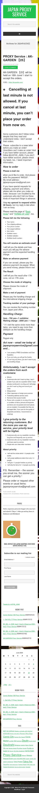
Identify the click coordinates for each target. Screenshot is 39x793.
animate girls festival (25, 731)
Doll (15, 741)
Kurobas (19, 748)
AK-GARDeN (15, 493)
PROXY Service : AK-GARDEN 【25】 (18, 58)
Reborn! (24, 755)
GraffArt (22, 745)
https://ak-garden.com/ (16, 82)
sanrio (15, 759)
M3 (8, 751)
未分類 (13, 491)
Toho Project (18, 761)
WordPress (17, 789)
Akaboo (17, 731)
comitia (11, 741)
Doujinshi (8, 745)
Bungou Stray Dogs (26, 733)
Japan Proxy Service (19, 12)
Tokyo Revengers (14, 764)
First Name (7, 568)
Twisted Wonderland (8, 767)
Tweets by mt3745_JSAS (11, 604)
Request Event (8, 758)
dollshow (19, 741)
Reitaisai (29, 755)
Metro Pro (18, 787)
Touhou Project (22, 764)
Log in (23, 789)
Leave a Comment (10, 67)
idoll (7, 748)
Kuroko (25, 748)
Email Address (9, 560)
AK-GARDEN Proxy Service (12, 638)
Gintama (17, 745)
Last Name (7, 576)
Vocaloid (28, 767)
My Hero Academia (19, 751)
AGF (4, 731)
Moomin (12, 751)
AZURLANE (6, 733)
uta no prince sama (20, 767)
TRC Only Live (31, 764)
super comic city (31, 759)
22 (29, 673)
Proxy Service (24, 493)
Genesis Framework (28, 787)
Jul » (10, 684)
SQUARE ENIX (21, 759)
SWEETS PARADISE (8, 762)
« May (5, 684)
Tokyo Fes (27, 761)
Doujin (25, 740)
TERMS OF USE (21, 213)
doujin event (32, 741)
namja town (29, 751)
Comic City (8, 736)
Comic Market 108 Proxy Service (14, 615)
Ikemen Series (13, 748)
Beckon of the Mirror (15, 733)
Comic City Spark (19, 737)
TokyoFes (6, 764)
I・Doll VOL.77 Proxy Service (12, 619)
